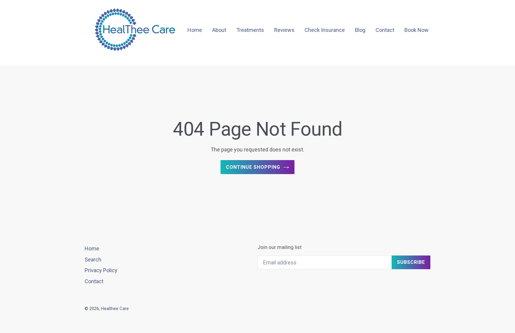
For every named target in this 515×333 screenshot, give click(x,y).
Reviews (284, 30)
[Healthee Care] (135, 30)
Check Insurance (325, 30)
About (219, 30)
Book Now (416, 30)
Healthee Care (115, 308)
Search (93, 259)
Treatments (250, 30)
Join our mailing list (280, 247)
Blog (360, 30)
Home (194, 30)
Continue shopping (253, 167)
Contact (385, 30)
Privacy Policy (101, 270)
